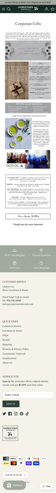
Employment (9, 358)
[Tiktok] (27, 413)
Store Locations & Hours (15, 290)
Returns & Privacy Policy (15, 349)
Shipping (7, 344)
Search (6, 340)
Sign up (11, 404)
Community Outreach (14, 353)
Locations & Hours (12, 331)
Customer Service (11, 326)
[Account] (45, 9)
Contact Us (8, 286)
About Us (7, 363)
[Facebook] (10, 413)
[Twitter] (4, 413)
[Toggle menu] (3, 9)
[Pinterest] (21, 413)
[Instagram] (16, 413)
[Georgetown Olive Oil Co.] (28, 9)
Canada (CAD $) (13, 475)
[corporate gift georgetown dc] (28, 219)
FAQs (5, 335)
